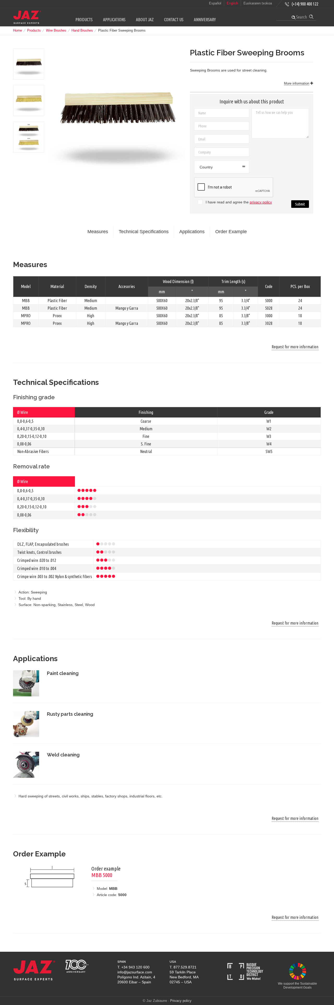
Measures (97, 231)
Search (301, 17)
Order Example (231, 231)
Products (34, 30)
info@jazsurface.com (134, 972)
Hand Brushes (82, 30)
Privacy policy (181, 1001)
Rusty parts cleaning (70, 714)
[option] (28, 64)
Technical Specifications (144, 231)
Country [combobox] (206, 167)
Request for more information (295, 346)
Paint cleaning (63, 673)
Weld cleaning (63, 754)
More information (296, 83)
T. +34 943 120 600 (133, 967)
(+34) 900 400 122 (304, 4)
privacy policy (261, 202)
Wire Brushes (56, 30)
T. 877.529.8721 (183, 967)
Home (17, 30)
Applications (192, 231)
